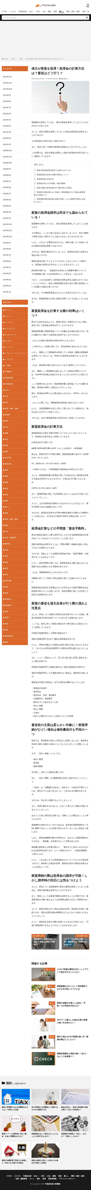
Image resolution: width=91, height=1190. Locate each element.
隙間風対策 (9, 636)
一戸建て (8, 365)
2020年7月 (7, 181)
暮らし (61, 11)
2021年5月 (7, 120)
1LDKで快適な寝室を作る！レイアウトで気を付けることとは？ (72, 970)
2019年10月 (7, 237)
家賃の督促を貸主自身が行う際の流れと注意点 (53, 188)
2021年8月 (7, 101)
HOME (4, 11)
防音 (6, 630)
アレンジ (8, 316)
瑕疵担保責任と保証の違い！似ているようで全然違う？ (72, 1054)
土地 (43, 11)
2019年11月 (7, 230)
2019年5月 (7, 267)
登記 (6, 556)
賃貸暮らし (9, 599)
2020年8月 (7, 175)
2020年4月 (7, 200)
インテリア (9, 322)
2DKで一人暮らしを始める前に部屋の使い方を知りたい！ (72, 1021)
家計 (38, 1179)
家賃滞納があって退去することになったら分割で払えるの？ (45, 1135)
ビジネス (12, 11)
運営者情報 (52, 1179)
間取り (7, 617)
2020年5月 (7, 193)
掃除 (6, 501)
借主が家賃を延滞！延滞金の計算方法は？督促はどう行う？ (45, 59)
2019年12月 (7, 224)
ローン (32, 1179)
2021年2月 (7, 138)
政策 (44, 1179)
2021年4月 (7, 126)
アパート (8, 310)
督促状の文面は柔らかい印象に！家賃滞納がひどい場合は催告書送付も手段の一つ (59, 193)
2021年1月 (7, 144)
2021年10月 (7, 89)
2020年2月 (7, 212)
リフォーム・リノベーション (15, 353)
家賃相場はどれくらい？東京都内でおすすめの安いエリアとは (72, 987)
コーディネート (10, 335)
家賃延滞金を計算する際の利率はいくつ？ (51, 175)
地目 (6, 439)
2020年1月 (7, 218)
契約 (21, 59)
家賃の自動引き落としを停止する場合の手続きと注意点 (45, 1161)
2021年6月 (7, 114)
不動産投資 (9, 384)
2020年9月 (7, 169)
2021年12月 (7, 77)
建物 (49, 11)
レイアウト (51, 969)
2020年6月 (7, 187)
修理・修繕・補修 (11, 408)
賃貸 (6, 593)
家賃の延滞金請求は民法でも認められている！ (53, 170)
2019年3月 (7, 280)
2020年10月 (7, 163)
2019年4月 (7, 273)
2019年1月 (7, 292)
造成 (6, 611)
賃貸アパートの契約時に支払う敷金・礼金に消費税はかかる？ (14, 1135)
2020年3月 (7, 206)
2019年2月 (7, 286)
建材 (6, 476)
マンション (9, 347)
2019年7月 (7, 255)
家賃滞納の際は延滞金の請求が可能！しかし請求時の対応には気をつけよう (59, 200)
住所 (6, 402)
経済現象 (8, 581)
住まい (31, 11)
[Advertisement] (45, 39)
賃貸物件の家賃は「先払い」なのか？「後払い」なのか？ (73, 1135)
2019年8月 (7, 249)
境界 (6, 445)
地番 (6, 433)
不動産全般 (22, 11)
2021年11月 (7, 83)
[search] (86, 17)
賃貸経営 (8, 605)
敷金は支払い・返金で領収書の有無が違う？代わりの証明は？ (74, 1108)
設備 (6, 587)
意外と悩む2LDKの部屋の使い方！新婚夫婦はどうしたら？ (72, 1037)
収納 (6, 421)
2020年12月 (7, 150)
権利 (6, 525)
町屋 (6, 550)
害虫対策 (8, 464)
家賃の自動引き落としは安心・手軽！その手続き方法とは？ (71, 1004)
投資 (55, 11)
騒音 (6, 642)
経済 (6, 574)
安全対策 (8, 458)
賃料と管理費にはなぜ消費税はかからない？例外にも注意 (15, 1108)
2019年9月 (7, 243)
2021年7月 (7, 107)
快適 (6, 488)
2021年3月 (7, 132)
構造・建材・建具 (73, 11)
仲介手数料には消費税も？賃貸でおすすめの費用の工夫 (45, 1108)
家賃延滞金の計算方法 (44, 179)
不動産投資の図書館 (52, 1184)
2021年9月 (7, 95)
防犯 (6, 624)
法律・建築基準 (10, 538)
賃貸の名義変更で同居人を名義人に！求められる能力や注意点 (14, 1161)
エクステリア (10, 329)
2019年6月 (7, 261)
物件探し (8, 544)
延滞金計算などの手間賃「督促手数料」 (50, 183)
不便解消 (8, 372)
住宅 (38, 11)
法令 (6, 531)
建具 (6, 470)
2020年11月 (7, 157)
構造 (6, 513)
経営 (6, 568)
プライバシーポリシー (67, 1179)
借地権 (7, 415)
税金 (6, 562)
